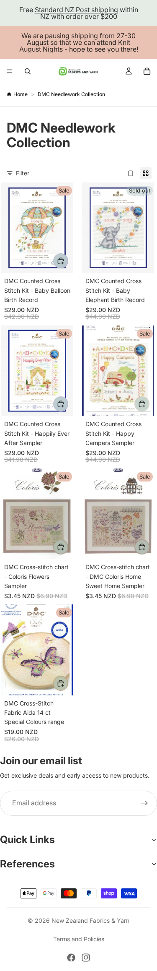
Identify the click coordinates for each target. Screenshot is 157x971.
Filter (22, 173)
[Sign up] (144, 803)
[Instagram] (86, 958)
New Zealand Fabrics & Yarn (90, 920)
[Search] (27, 71)
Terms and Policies (78, 938)
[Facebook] (71, 958)
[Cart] (147, 71)
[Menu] (9, 71)
